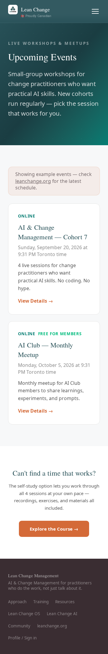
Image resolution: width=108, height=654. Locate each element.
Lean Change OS (24, 613)
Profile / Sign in (22, 638)
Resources (64, 601)
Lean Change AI (62, 613)
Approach (17, 601)
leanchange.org (33, 181)
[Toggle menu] (95, 11)
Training (41, 601)
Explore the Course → (54, 529)
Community (19, 626)
